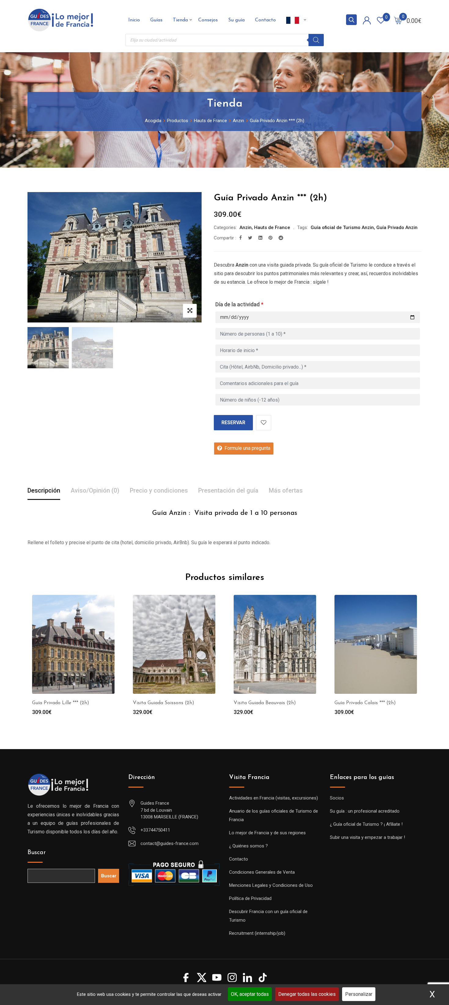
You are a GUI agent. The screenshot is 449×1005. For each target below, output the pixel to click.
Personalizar (358, 994)
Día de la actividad (239, 304)
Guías (156, 20)
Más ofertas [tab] (286, 490)
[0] (398, 20)
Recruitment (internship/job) (257, 933)
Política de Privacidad (250, 898)
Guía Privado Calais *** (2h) (365, 703)
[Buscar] (316, 40)
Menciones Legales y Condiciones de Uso (271, 885)
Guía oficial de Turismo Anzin (342, 227)
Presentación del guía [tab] (228, 490)
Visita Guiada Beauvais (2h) (265, 703)
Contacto (265, 20)
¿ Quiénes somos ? (248, 846)
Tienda (180, 20)
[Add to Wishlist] (263, 422)
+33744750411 (155, 830)
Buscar (36, 853)
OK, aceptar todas (250, 994)
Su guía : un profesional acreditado (365, 811)
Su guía (236, 20)
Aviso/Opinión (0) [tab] (95, 490)
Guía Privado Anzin (397, 227)
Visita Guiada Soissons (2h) (163, 703)
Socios (337, 798)
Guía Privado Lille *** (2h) (60, 703)
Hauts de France (272, 227)
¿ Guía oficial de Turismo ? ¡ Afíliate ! (366, 824)
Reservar (233, 422)
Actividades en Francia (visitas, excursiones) (273, 798)
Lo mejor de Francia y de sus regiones (267, 833)
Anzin (245, 227)
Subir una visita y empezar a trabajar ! (367, 837)
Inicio (134, 20)
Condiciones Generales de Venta (262, 872)
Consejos (208, 20)
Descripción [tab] (43, 490)
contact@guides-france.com (170, 843)
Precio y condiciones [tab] (159, 490)
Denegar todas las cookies (307, 994)
